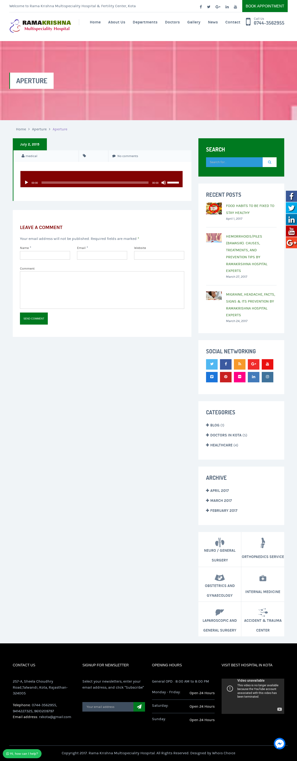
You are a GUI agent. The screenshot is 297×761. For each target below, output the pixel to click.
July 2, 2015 (29, 144)
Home (95, 22)
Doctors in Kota (226, 435)
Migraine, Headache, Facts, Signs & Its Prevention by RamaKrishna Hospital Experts (250, 304)
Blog (215, 425)
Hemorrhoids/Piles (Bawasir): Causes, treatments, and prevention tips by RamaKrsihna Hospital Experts (246, 253)
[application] (101, 175)
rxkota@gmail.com (55, 717)
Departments (145, 22)
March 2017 (221, 500)
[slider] (173, 182)
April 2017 (219, 490)
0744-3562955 (269, 23)
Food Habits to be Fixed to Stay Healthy (250, 209)
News (213, 22)
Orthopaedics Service (263, 557)
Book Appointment (265, 6)
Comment (27, 269)
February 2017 (223, 510)
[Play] (26, 182)
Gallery (193, 22)
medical (31, 156)
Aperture (39, 129)
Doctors (172, 22)
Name (24, 248)
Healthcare (221, 445)
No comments (127, 156)
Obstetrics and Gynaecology (220, 590)
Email (81, 248)
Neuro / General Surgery (220, 555)
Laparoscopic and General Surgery (220, 625)
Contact (232, 22)
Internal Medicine (262, 591)
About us (116, 22)
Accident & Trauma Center (263, 625)
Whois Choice (223, 753)
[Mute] (163, 182)
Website (140, 248)
